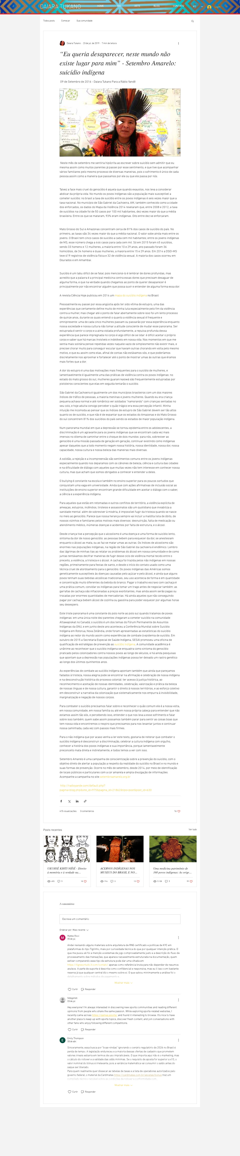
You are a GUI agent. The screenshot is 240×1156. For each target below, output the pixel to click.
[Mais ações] (178, 43)
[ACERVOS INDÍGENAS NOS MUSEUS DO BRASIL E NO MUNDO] (120, 849)
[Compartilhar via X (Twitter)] (69, 801)
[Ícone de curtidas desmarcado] (69, 989)
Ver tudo (193, 829)
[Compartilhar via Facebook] (61, 801)
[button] (192, 21)
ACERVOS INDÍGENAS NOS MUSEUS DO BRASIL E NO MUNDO (117, 870)
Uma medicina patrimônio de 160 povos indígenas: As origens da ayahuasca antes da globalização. (172, 870)
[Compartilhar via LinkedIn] (77, 801)
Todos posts (49, 20)
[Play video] (120, 122)
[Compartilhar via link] (85, 801)
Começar (65, 20)
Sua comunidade (84, 20)
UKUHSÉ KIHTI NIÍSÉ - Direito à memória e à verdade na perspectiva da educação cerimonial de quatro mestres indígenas (66, 870)
